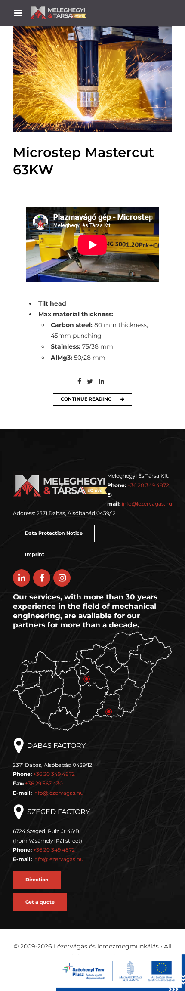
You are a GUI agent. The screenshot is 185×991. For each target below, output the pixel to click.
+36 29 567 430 (44, 783)
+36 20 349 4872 (148, 485)
